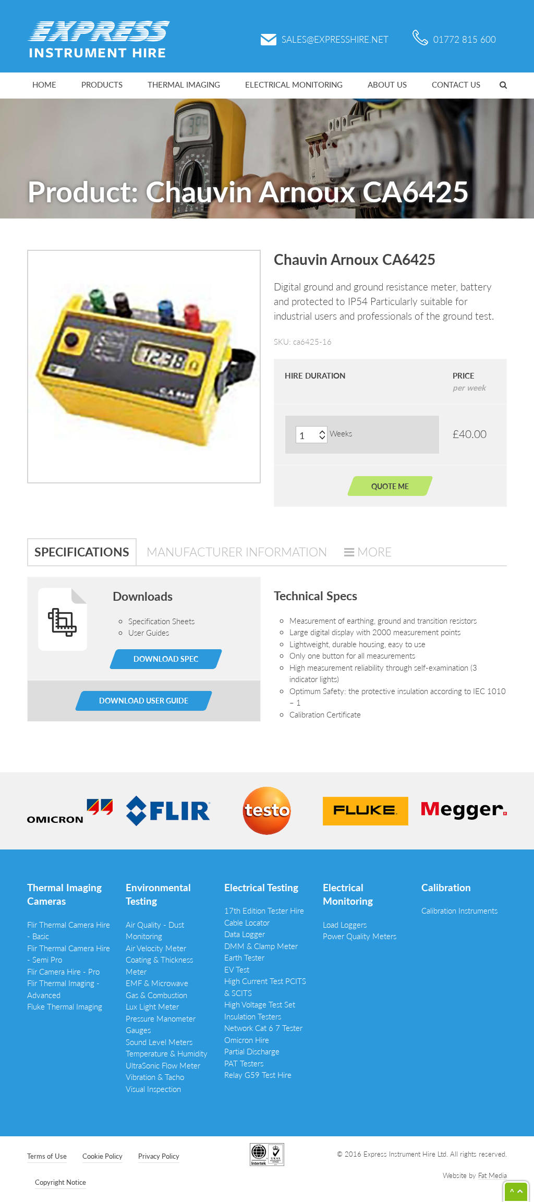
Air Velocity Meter (156, 947)
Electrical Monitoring (294, 84)
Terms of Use (47, 1156)
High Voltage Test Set (259, 1004)
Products (102, 84)
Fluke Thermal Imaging (64, 1006)
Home (44, 84)
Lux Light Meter (152, 1006)
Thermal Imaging (184, 84)
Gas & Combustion (156, 994)
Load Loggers (345, 924)
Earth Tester (244, 957)
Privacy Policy (158, 1156)
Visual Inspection (153, 1088)
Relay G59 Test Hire (258, 1074)
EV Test (236, 969)
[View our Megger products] (464, 809)
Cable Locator (247, 922)
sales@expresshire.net (335, 39)
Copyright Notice (60, 1182)
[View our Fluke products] (365, 809)
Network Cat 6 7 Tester (263, 1027)
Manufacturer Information (237, 551)
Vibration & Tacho (155, 1076)
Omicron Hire (246, 1039)
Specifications (81, 551)
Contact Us (456, 84)
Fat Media (492, 1175)
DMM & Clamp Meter (261, 945)
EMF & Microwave (157, 982)
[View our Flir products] (168, 809)
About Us (387, 84)
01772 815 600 (464, 39)
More (374, 551)
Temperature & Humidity (167, 1053)
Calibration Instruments (459, 910)
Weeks (341, 433)
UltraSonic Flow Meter (163, 1065)
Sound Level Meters (159, 1041)
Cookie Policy (102, 1156)
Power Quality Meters (359, 935)
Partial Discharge (252, 1051)
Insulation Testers (252, 1016)
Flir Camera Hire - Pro (63, 971)
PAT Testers (243, 1063)
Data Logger (244, 933)
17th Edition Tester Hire (264, 910)
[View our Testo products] (267, 809)
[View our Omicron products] (70, 809)
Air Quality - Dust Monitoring (155, 930)
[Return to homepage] (98, 37)
